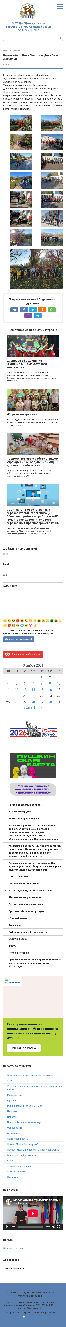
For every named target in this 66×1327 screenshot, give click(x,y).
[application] (33, 1213)
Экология (12, 1177)
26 (16, 702)
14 (33, 690)
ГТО (9, 1080)
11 (8, 690)
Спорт (10, 1160)
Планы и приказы (18, 876)
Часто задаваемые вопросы (25, 804)
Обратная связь (17, 938)
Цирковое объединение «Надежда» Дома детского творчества (27, 364)
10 (58, 683)
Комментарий (10, 585)
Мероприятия (14, 1095)
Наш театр (12, 1111)
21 (33, 696)
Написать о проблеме (24, 1048)
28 (33, 702)
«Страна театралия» (22, 414)
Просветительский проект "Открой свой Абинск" (34, 1149)
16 (50, 690)
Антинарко (14, 925)
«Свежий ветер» (18, 918)
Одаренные (13, 1133)
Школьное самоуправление (24, 897)
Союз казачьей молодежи (22, 1155)
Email (7, 564)
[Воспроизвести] (7, 1226)
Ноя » (38, 708)
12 (16, 690)
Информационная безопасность (27, 932)
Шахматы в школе (17, 1171)
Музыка (11, 1100)
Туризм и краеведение (19, 1166)
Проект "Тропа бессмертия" (22, 1144)
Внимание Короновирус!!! (23, 818)
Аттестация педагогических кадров (30, 890)
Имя (6, 553)
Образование (14, 1127)
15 (41, 690)
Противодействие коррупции (26, 911)
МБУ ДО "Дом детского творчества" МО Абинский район (28, 25)
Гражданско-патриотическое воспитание (30, 1075)
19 (16, 696)
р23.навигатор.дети (20, 811)
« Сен (28, 708)
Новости (7, 64)
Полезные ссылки (19, 952)
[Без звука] (53, 1226)
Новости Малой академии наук (24, 1122)
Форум (12, 945)
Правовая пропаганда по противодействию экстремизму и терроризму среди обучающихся (34, 963)
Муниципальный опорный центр (24, 1105)
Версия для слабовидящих (25, 654)
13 (24, 690)
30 (50, 702)
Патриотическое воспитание (25, 904)
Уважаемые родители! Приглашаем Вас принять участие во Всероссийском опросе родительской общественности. (34, 866)
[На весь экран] (58, 1226)
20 (24, 696)
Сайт (5, 575)
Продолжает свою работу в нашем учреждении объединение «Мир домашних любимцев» (32, 462)
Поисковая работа (17, 1138)
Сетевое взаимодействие (23, 883)
